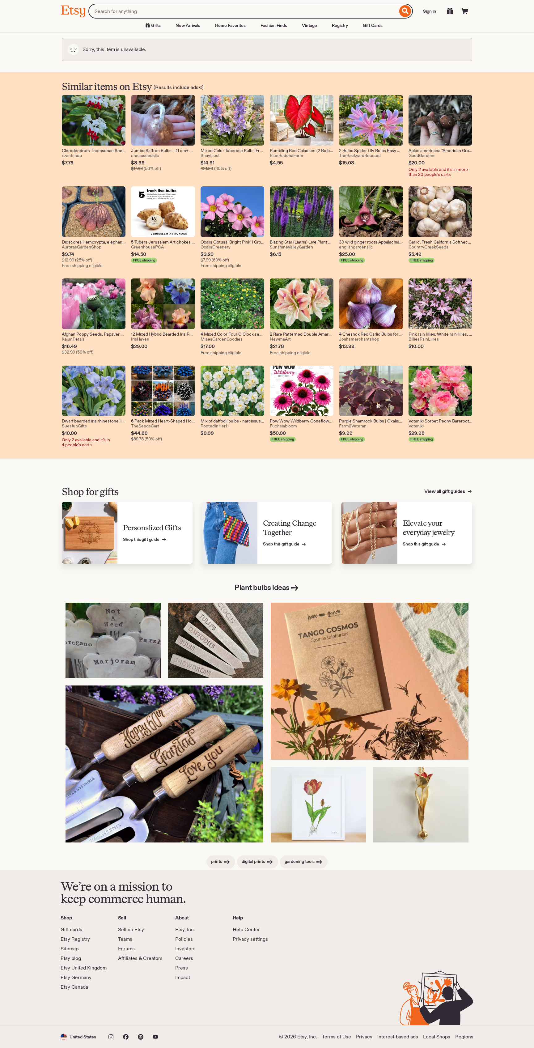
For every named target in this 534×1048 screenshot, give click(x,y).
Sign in (429, 11)
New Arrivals (188, 25)
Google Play (128, 1008)
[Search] (405, 11)
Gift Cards (373, 25)
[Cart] (464, 11)
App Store (81, 1008)
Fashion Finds (274, 25)
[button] (78, 1036)
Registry (340, 25)
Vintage (309, 25)
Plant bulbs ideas (262, 587)
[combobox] (243, 11)
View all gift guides (445, 491)
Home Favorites (230, 25)
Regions (464, 1037)
